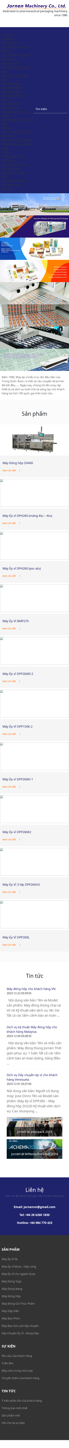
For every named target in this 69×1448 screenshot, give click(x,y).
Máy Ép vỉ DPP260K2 (17, 832)
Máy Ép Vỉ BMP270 (16, 621)
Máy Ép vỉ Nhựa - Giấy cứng (19, 1266)
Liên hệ (6, 189)
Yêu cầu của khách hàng (17, 132)
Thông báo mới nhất (14, 164)
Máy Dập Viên (10, 104)
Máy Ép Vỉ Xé (10, 63)
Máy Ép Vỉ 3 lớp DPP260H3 (21, 884)
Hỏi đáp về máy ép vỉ (15, 180)
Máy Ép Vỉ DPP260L (16, 937)
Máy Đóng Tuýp (11, 83)
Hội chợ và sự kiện (13, 172)
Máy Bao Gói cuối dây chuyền (20, 1326)
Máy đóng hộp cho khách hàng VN (31, 989)
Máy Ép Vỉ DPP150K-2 (17, 726)
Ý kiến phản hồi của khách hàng (22, 1401)
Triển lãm (7, 136)
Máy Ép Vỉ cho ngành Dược (19, 1274)
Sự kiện (6, 128)
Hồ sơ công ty (10, 43)
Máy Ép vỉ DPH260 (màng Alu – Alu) (27, 516)
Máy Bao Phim (11, 108)
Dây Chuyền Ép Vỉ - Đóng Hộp (20, 1333)
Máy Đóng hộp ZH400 (18, 463)
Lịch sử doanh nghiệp (15, 55)
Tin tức (6, 152)
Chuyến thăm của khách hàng (20, 1378)
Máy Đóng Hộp (11, 92)
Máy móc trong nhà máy (17, 140)
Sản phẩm (8, 59)
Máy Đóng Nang (12, 87)
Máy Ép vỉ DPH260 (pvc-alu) (22, 568)
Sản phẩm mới (11, 168)
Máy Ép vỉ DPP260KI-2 (18, 674)
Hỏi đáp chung (11, 185)
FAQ (4, 176)
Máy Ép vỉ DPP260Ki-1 (18, 779)
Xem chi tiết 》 (12, 470)
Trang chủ (8, 35)
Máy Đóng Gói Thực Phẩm (18, 1303)
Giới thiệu (8, 39)
